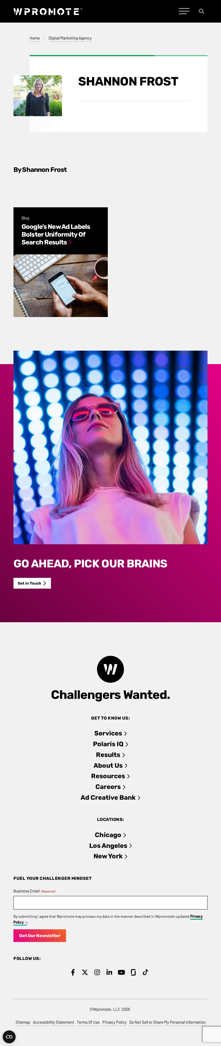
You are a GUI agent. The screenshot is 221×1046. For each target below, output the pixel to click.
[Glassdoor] (133, 972)
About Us (108, 765)
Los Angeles (108, 845)
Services (108, 733)
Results (108, 755)
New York (108, 856)
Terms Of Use (88, 1022)
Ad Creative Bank (108, 797)
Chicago (108, 835)
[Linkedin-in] (109, 972)
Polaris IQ (108, 744)
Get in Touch (29, 583)
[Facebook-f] (73, 972)
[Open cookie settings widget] (9, 1036)
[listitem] (60, 262)
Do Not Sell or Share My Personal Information (167, 1022)
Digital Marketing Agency (70, 37)
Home (35, 37)
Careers (108, 787)
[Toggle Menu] (184, 11)
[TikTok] (146, 972)
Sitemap (23, 1022)
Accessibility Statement (53, 1022)
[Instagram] (97, 972)
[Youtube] (121, 972)
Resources (108, 776)
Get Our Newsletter (39, 935)
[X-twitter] (85, 972)
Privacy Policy (114, 1022)
